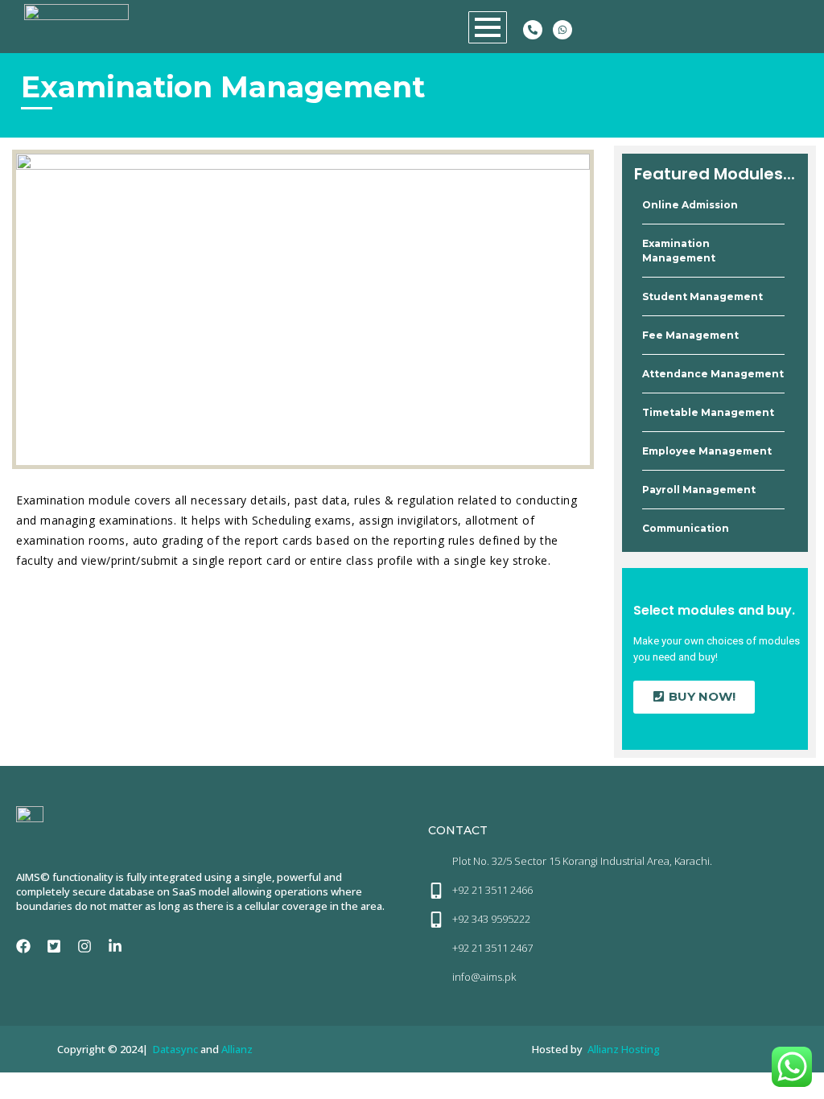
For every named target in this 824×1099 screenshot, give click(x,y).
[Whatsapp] (562, 29)
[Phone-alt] (532, 29)
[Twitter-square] (54, 946)
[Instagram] (84, 946)
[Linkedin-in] (115, 946)
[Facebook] (23, 946)
